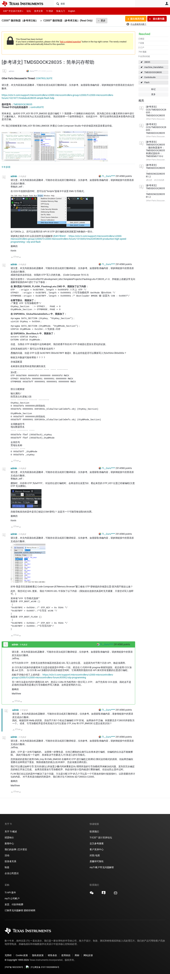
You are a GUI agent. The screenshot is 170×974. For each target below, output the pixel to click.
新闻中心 (9, 843)
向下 (20, 257)
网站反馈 (88, 955)
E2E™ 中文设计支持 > (13, 11)
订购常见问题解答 (14, 910)
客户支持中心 (97, 849)
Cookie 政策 (22, 955)
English (71, 11)
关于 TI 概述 (11, 831)
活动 (7, 855)
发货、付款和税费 (14, 904)
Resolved (144, 34)
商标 (77, 955)
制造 (7, 867)
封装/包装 (95, 855)
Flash (146, 82)
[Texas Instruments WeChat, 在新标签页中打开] (92, 894)
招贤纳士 (9, 837)
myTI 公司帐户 (12, 898)
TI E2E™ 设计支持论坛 (101, 837)
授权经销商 (29, 910)
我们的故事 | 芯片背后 (16, 849)
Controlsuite (150, 77)
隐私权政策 (38, 955)
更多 (103, 20)
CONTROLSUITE (44, 78)
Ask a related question (70, 41)
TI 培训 (49, 11)
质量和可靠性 (97, 861)
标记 (153, 89)
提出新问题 (158, 18)
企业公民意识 (12, 873)
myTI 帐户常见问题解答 (102, 867)
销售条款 (52, 955)
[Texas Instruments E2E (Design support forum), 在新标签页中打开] (104, 894)
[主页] (25, 3)
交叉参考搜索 (97, 843)
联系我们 (94, 831)
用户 (166, 3)
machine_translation (153, 67)
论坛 (29, 11)
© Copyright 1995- (17, 960)
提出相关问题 (137, 18)
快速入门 (60, 11)
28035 (147, 62)
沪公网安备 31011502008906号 (45, 967)
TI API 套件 (10, 892)
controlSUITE (37, 107)
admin (11, 71)
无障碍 (8, 955)
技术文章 (38, 11)
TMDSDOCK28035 (153, 72)
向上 (12, 257)
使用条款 (66, 955)
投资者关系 (10, 861)
